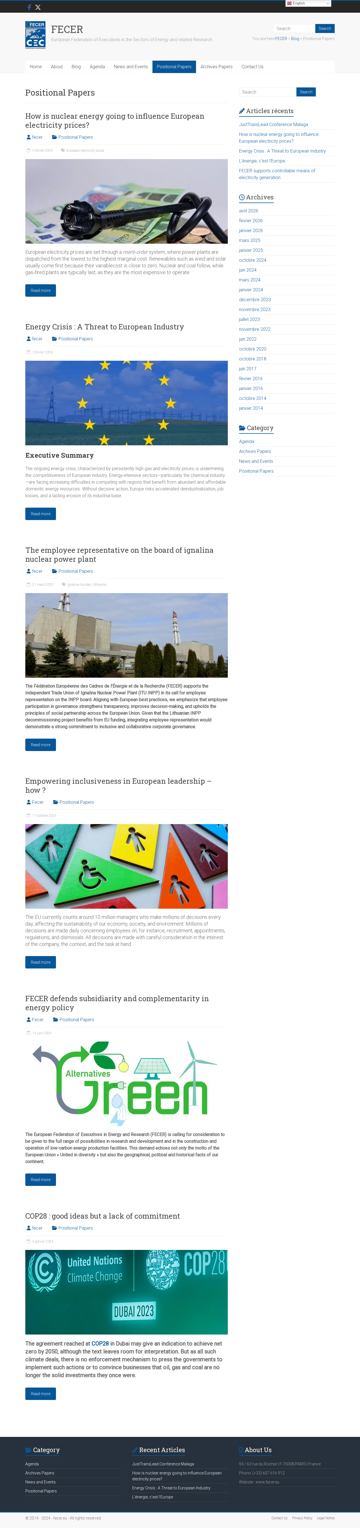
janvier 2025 (251, 250)
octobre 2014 (252, 398)
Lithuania (99, 585)
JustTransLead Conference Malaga (273, 124)
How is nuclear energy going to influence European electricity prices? (114, 120)
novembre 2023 (255, 309)
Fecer (38, 802)
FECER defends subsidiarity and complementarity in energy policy (117, 1003)
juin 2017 (247, 368)
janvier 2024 (251, 289)
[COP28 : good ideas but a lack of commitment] (126, 1252)
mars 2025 (249, 240)
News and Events (131, 66)
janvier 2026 (251, 230)
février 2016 (251, 378)
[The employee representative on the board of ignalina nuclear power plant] (126, 595)
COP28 (100, 1343)
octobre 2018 (252, 359)
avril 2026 (248, 210)
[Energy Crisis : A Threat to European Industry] (126, 363)
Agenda (97, 66)
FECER (67, 29)
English (298, 3)
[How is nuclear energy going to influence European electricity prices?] (126, 161)
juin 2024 (247, 270)
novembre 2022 (255, 329)
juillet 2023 (249, 319)
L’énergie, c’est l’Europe (262, 161)
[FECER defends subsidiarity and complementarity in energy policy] (126, 1044)
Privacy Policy (302, 1518)
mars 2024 (249, 280)
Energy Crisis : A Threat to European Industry (104, 326)
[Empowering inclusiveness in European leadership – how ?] (126, 826)
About (57, 66)
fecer (37, 137)
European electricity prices (85, 151)
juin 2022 (247, 339)
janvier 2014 (251, 408)
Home (36, 66)
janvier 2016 (251, 388)
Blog (76, 66)
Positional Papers (174, 66)
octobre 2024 (252, 260)
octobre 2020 (252, 349)
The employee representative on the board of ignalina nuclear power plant (119, 554)
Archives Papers (217, 66)
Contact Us (253, 66)
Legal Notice (326, 1518)
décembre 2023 (255, 299)
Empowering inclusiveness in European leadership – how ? (118, 785)
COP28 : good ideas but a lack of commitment (102, 1216)
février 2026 (251, 220)
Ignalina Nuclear (79, 585)
